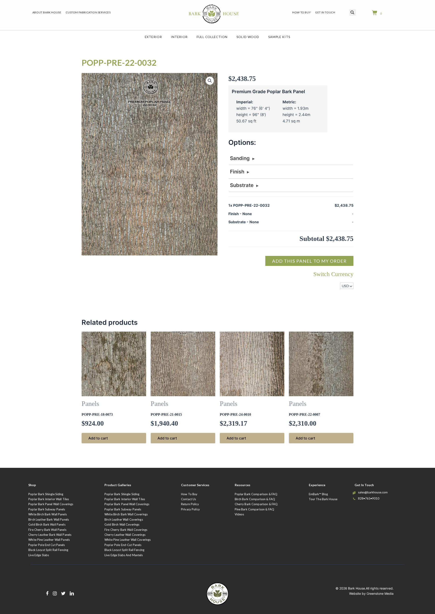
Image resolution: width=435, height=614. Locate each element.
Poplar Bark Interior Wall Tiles (48, 499)
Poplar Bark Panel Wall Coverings (50, 504)
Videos (239, 514)
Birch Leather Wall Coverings (123, 519)
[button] (210, 81)
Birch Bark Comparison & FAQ (255, 499)
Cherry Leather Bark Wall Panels (49, 534)
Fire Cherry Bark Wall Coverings (125, 529)
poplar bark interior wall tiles (124, 499)
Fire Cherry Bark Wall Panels (47, 529)
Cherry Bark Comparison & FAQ (256, 504)
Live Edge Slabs (38, 555)
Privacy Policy (190, 509)
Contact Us (188, 499)
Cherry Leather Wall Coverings (124, 534)
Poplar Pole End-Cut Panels (122, 545)
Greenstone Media (380, 593)
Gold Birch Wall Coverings (121, 524)
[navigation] (346, 286)
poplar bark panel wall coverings (126, 504)
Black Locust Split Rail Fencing (48, 550)
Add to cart (98, 438)
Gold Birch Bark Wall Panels (46, 524)
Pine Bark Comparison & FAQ (254, 509)
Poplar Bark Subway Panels (46, 509)
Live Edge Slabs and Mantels (123, 555)
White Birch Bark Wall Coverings (126, 514)
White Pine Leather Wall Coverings (127, 539)
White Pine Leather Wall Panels (49, 539)
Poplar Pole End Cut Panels (46, 545)
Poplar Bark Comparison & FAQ (256, 494)
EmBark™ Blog (318, 494)
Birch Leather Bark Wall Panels (48, 519)
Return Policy (190, 504)
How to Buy (189, 494)
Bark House (356, 588)
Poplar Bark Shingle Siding (45, 494)
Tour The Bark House (323, 499)
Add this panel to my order (309, 261)
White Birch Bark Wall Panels (47, 514)
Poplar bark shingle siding (121, 494)
